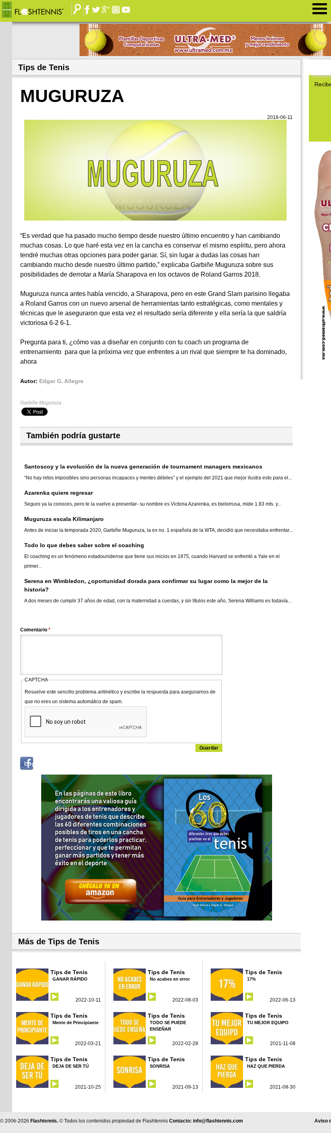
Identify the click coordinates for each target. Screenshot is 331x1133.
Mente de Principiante (75, 1022)
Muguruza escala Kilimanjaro (64, 519)
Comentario (35, 630)
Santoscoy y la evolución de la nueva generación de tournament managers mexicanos (143, 466)
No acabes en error (170, 979)
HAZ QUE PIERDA (266, 1066)
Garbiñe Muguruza (40, 403)
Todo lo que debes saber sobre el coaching (84, 545)
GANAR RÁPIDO (70, 979)
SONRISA (160, 1066)
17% (251, 979)
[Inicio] (38, 10)
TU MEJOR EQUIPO (268, 1022)
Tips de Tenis (69, 972)
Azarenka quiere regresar (58, 492)
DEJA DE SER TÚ (70, 1066)
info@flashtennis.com (218, 1121)
